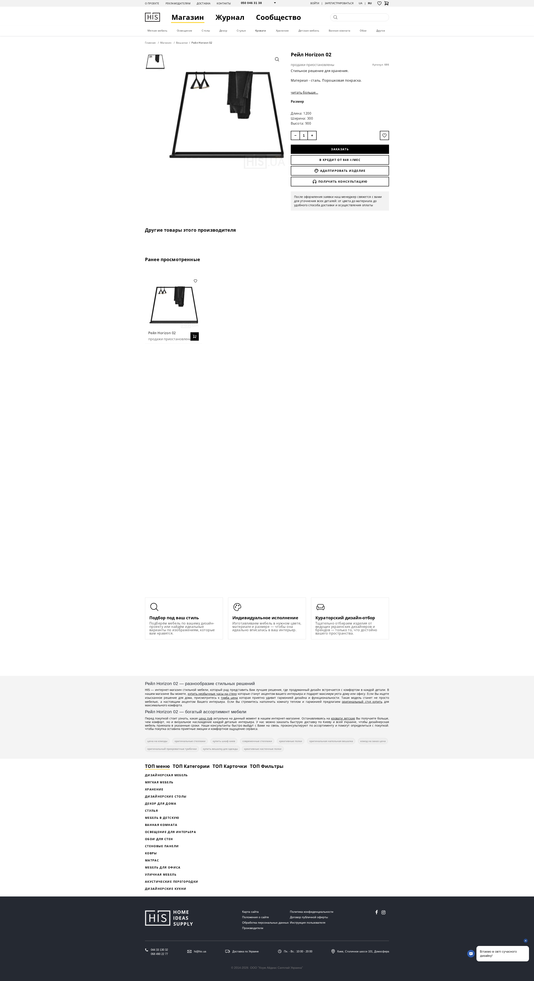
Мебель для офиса (163, 867)
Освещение (184, 30)
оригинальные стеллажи (190, 741)
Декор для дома (160, 803)
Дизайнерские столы (165, 796)
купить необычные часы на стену (212, 694)
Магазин (187, 17)
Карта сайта (250, 911)
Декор (223, 30)
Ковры (151, 853)
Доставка (203, 3)
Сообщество (278, 17)
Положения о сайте (255, 917)
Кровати (260, 30)
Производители (252, 928)
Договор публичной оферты (309, 917)
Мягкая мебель (157, 30)
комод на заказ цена (373, 741)
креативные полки (290, 741)
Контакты (224, 3)
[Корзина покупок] (386, 4)
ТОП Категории (191, 766)
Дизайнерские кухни (165, 889)
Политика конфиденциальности (311, 911)
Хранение (282, 30)
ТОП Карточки (230, 766)
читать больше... (304, 92)
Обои (363, 30)
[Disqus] (267, 401)
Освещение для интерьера (170, 832)
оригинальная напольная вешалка (331, 741)
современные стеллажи (257, 741)
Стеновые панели (162, 846)
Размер (297, 101)
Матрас (152, 860)
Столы (206, 30)
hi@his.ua (200, 951)
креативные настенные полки (262, 749)
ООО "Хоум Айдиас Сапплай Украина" (276, 967)
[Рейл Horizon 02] (173, 303)
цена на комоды (157, 741)
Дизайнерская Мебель (166, 775)
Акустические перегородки (171, 882)
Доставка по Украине (245, 951)
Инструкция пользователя (307, 922)
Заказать (340, 149)
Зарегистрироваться (339, 3)
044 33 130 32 (159, 949)
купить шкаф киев (224, 741)
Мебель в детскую (162, 818)
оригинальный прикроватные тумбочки (172, 749)
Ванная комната (339, 30)
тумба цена (229, 698)
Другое (380, 30)
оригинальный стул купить (362, 702)
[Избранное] (379, 3)
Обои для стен (159, 839)
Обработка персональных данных (265, 922)
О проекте (152, 3)
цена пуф (205, 718)
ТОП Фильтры (266, 766)
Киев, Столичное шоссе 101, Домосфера (363, 951)
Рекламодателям (178, 3)
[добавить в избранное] (384, 135)
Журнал (229, 17)
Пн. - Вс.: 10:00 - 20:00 (298, 951)
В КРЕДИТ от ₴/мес (339, 160)
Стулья (241, 30)
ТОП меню (157, 766)
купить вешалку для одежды (220, 749)
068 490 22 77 (159, 954)
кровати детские (343, 718)
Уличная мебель (160, 874)
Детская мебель (308, 30)
